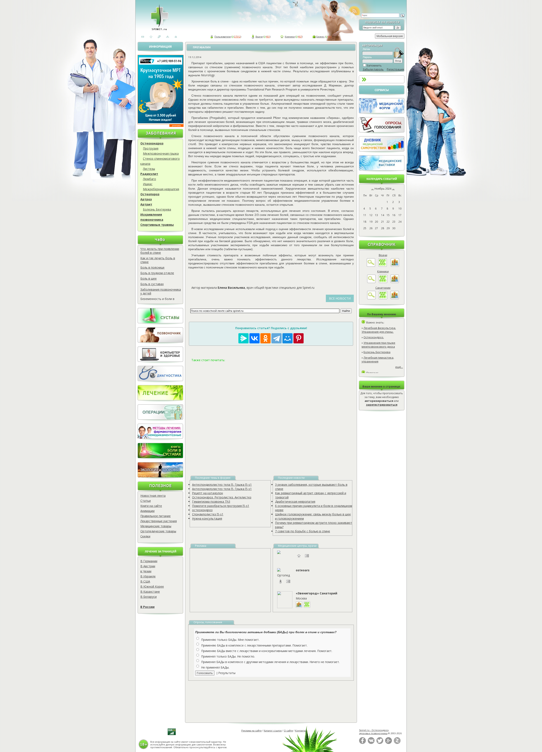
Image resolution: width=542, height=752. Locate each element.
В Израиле (148, 576)
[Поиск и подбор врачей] (371, 266)
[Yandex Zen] (397, 743)
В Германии (148, 561)
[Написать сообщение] (307, 558)
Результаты (226, 673)
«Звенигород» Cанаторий (316, 593)
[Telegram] (276, 338)
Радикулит (149, 174)
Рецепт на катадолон (207, 493)
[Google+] (388, 743)
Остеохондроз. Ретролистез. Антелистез (221, 497)
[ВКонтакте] (371, 743)
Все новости (340, 298)
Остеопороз (149, 194)
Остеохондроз (151, 143)
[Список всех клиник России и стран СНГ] (383, 282)
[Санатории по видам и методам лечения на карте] (394, 298)
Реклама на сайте (251, 730)
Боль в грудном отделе (157, 273)
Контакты (300, 730)
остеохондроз (202, 510)
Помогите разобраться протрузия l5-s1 (220, 506)
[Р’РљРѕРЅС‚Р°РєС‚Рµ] (254, 338)
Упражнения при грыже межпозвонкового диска (378, 344)
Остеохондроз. (374, 337)
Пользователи (222, 36)
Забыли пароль (373, 69)
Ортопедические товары (158, 531)
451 (268, 36)
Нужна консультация (207, 518)
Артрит (146, 204)
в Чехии (145, 571)
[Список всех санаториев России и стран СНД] (383, 298)
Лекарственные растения (158, 521)
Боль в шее (148, 278)
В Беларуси (148, 597)
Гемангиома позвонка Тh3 (211, 501)
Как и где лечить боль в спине (157, 260)
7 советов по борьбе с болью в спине (302, 531)
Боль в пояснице (152, 267)
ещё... (399, 367)
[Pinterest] (298, 338)
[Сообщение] (288, 583)
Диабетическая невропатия (295, 501)
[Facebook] (362, 743)
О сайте (288, 730)
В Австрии (147, 566)
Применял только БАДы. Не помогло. (228, 656)
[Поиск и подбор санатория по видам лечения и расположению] (371, 298)
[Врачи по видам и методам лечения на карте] (395, 266)
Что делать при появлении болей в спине (159, 251)
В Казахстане (150, 592)
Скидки (145, 536)
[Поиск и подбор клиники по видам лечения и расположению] (371, 282)
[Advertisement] (271, 413)
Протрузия (150, 148)
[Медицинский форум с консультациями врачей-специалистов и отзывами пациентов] (381, 112)
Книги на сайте (151, 506)
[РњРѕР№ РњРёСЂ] (287, 338)
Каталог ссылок (273, 730)
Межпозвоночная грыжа (161, 153)
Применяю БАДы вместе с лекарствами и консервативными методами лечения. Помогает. (266, 651)
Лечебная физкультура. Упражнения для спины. (379, 330)
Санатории (382, 288)
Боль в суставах (152, 284)
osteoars (303, 570)
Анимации (147, 511)
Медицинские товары (155, 526)
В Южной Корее (152, 586)
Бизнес (320, 36)
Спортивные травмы (157, 225)
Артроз (146, 199)
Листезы (149, 169)
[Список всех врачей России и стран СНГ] (382, 266)
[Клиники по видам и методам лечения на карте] (394, 282)
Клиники (290, 36)
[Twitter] (379, 743)
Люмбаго (149, 179)
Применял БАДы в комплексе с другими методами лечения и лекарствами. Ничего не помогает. (270, 662)
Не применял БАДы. (215, 667)
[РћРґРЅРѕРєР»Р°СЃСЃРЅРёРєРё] (265, 338)
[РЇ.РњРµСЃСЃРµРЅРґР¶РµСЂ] (243, 338)
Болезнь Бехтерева (157, 209)
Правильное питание (155, 516)
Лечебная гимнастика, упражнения (378, 359)
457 (300, 36)
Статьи (145, 501)
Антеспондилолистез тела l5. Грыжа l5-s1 (222, 485)
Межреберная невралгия (161, 189)
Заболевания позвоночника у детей (160, 291)
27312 (237, 36)
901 (330, 36)
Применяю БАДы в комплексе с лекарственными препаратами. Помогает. (254, 645)
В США (145, 581)
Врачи (259, 36)
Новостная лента (153, 496)
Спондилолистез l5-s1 (207, 514)
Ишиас (147, 184)
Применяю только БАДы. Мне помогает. (230, 640)
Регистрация (395, 69)
